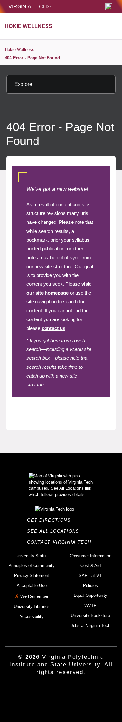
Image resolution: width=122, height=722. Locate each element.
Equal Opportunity (90, 595)
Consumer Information (90, 555)
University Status (31, 555)
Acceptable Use (32, 585)
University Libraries (32, 606)
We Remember (34, 596)
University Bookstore (90, 615)
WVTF (90, 605)
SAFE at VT (90, 575)
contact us (53, 328)
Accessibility (32, 616)
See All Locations (55, 531)
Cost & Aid (90, 565)
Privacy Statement (31, 575)
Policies (90, 585)
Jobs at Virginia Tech (90, 625)
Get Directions (51, 520)
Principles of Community (31, 565)
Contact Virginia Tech (61, 542)
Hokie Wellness (19, 49)
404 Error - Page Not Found (32, 57)
